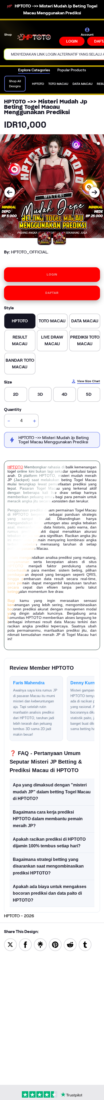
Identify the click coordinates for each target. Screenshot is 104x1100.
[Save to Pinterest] (55, 944)
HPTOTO (15, 467)
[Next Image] (94, 192)
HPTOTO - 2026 (19, 916)
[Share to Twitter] (10, 944)
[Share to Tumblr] (85, 944)
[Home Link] (36, 36)
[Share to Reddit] (70, 944)
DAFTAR (52, 292)
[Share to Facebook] (25, 944)
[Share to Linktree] (40, 944)
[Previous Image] (9, 192)
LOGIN (72, 41)
